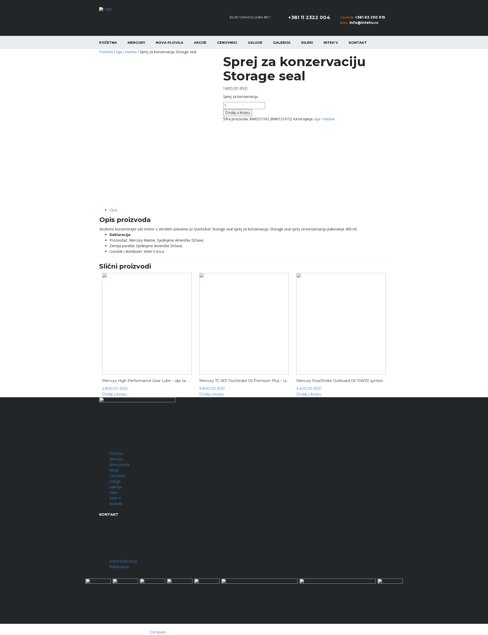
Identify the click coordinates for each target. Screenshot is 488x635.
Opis (113, 210)
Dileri (307, 42)
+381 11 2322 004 (309, 17)
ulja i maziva (126, 51)
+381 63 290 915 (370, 17)
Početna (108, 42)
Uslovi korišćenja (123, 561)
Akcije (200, 42)
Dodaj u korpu (237, 112)
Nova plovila (169, 42)
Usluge (255, 42)
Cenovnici (227, 42)
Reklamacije (119, 566)
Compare (157, 632)
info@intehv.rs (363, 22)
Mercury (136, 42)
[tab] (249, 210)
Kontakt (358, 42)
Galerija (282, 42)
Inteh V (331, 42)
